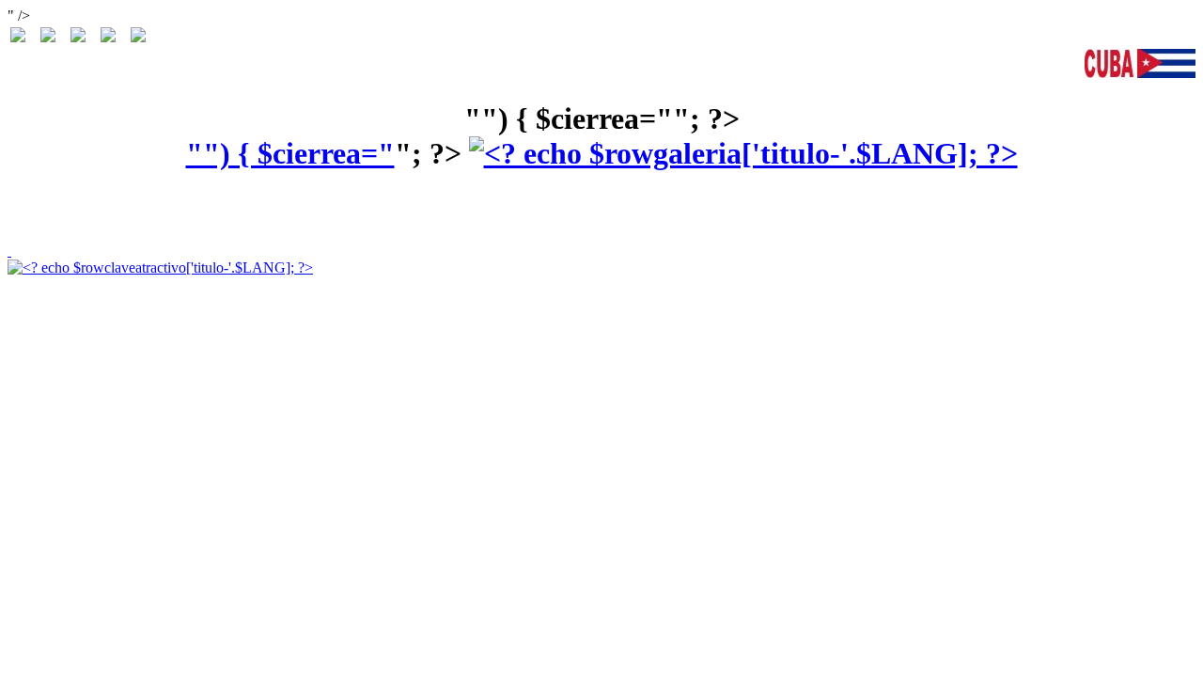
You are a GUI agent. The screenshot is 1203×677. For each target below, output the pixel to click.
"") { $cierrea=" (290, 153)
